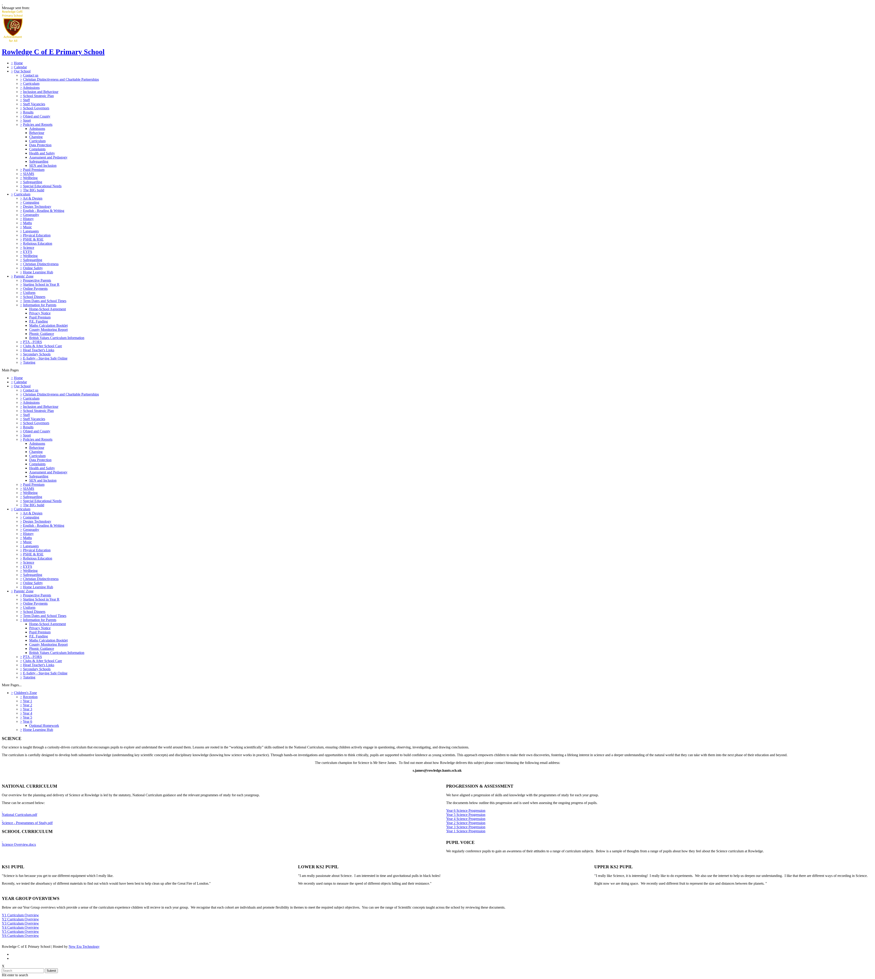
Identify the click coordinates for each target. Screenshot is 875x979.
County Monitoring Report (48, 329)
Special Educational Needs (42, 186)
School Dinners (34, 297)
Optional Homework (44, 725)
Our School (22, 71)
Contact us (30, 75)
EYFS (27, 252)
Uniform (29, 293)
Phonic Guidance (41, 334)
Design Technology (37, 206)
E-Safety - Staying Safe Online (45, 358)
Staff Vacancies (34, 104)
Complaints (37, 149)
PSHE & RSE (33, 239)
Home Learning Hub (38, 272)
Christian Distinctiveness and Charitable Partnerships (61, 79)
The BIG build (33, 190)
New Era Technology (84, 946)
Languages (31, 231)
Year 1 (27, 701)
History (28, 219)
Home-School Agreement (47, 309)
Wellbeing (30, 178)
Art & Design (32, 198)
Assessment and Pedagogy (48, 157)
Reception (30, 697)
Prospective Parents (37, 280)
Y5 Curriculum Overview (20, 931)
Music (27, 227)
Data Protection (40, 145)
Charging (36, 137)
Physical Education (37, 235)
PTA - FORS (32, 342)
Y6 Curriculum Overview (20, 936)
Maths (27, 223)
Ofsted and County (36, 116)
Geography (31, 215)
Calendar (20, 67)
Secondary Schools (37, 354)
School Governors (36, 108)
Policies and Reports (37, 124)
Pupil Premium (33, 170)
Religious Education (37, 243)
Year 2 (27, 705)
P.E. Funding (38, 321)
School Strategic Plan (38, 96)
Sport (27, 120)
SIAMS (28, 174)
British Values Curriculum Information (56, 338)
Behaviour (36, 133)
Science (28, 247)
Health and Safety (42, 153)
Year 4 (27, 713)
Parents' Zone (23, 276)
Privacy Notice (40, 313)
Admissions (31, 88)
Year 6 (27, 721)
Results (28, 112)
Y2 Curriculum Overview (20, 919)
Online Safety (33, 268)
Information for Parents (39, 305)
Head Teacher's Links (38, 350)
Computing (31, 202)
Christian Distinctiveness (41, 264)
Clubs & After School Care (42, 346)
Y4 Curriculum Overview (20, 927)
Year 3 (27, 709)
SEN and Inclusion (43, 165)
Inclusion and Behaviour (40, 92)
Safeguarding (38, 161)
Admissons (37, 129)
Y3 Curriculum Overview (20, 923)
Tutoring (29, 362)
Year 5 (27, 717)
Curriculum (31, 83)
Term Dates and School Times (44, 301)
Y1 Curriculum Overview (20, 915)
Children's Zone (25, 693)
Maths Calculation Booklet (48, 325)
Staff (26, 100)
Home (18, 63)
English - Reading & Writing (43, 211)
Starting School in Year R (41, 284)
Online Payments (35, 288)
